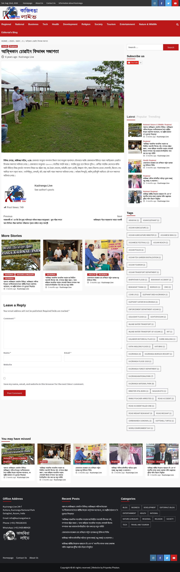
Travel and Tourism (140, 524)
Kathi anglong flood (140, 346)
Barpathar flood (138, 279)
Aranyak (134, 220)
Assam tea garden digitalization (145, 257)
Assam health (160, 242)
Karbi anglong (167, 339)
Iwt (169, 331)
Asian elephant (151, 220)
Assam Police (136, 250)
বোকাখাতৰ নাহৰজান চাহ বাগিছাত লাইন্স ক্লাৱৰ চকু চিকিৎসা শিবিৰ (88, 469)
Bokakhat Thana (137, 287)
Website (96, 567)
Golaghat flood (137, 316)
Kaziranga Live (26, 56)
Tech (45, 24)
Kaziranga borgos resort (158, 354)
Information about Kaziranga (71, 3)
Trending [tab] (154, 116)
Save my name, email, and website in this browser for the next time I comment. (44, 384)
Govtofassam (158, 316)
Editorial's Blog (167, 507)
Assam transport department (144, 272)
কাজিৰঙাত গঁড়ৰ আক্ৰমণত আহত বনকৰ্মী (108, 218)
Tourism (111, 24)
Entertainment (127, 24)
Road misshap (163, 413)
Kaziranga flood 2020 (140, 361)
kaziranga (135, 354)
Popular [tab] (142, 116)
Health (55, 24)
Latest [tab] (131, 116)
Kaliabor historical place (142, 339)
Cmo (167, 287)
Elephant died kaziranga (155, 294)
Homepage (27, 3)
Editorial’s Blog (9, 32)
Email (67, 352)
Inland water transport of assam (146, 331)
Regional (6, 24)
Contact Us (51, 3)
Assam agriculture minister (143, 235)
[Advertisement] (153, 91)
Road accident (166, 398)
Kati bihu (160, 346)
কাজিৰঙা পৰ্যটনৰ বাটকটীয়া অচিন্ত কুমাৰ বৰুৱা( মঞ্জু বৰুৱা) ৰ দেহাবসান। (158, 179)
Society (99, 24)
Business (33, 24)
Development (70, 24)
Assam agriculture (138, 227)
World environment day (141, 428)
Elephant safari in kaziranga (143, 302)
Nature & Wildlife (148, 24)
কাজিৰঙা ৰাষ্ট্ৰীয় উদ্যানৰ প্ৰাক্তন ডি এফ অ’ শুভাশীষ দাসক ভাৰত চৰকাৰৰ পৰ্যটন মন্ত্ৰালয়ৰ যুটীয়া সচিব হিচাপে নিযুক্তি (157, 196)
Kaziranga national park (141, 383)
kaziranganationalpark (141, 376)
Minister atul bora (138, 391)
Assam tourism (137, 265)
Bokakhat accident (161, 279)
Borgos (155, 287)
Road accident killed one (141, 406)
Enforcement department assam (145, 309)
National (19, 24)
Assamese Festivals (139, 242)
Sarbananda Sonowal (140, 420)
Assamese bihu (168, 235)
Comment (9, 318)
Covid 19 (134, 294)
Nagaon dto (159, 391)
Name (7, 352)
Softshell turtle (165, 420)
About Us (39, 3)
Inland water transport (141, 324)
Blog (125, 507)
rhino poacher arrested (141, 398)
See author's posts (44, 189)
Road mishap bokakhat (140, 413)
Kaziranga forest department (144, 368)
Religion (86, 24)
